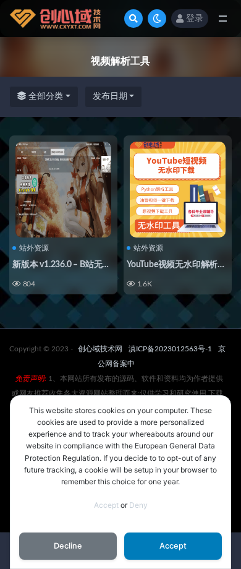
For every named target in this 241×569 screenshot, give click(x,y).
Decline (68, 545)
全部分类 (44, 96)
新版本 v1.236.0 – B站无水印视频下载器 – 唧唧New (108, 264)
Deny (138, 505)
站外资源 (34, 248)
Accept (106, 505)
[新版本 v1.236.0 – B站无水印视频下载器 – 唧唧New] (63, 189)
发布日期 (110, 96)
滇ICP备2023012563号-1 (170, 349)
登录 (194, 18)
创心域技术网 (100, 349)
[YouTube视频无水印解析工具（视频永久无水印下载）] (178, 189)
